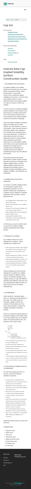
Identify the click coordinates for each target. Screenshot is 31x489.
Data (12, 19)
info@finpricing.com (20, 456)
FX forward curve (10, 443)
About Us (5, 457)
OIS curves (9, 434)
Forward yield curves (11, 441)
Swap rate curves (10, 430)
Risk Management (7, 462)
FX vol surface (9, 445)
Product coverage (12, 62)
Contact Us (6, 460)
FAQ (4, 465)
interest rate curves (11, 437)
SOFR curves (9, 432)
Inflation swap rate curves (12, 439)
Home (7, 19)
